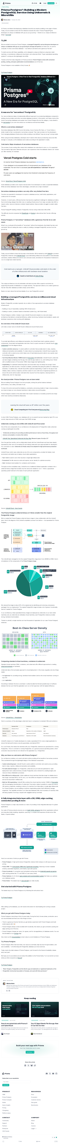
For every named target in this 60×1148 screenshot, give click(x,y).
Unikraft (49, 253)
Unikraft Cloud (21, 255)
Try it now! (8, 34)
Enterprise (5, 1128)
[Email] (16, 1081)
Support (4, 1123)
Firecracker (31, 358)
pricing (16, 933)
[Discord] (40, 3)
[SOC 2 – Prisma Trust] (56, 1141)
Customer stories (36, 1100)
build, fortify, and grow (33, 810)
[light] (52, 1137)
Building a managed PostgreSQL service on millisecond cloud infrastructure (28, 298)
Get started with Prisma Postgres (16, 886)
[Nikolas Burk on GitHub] (9, 991)
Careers (33, 1126)
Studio (4, 1102)
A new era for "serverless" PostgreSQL (18, 112)
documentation (16, 937)
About (33, 1120)
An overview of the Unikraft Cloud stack (15, 324)
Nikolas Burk (7, 19)
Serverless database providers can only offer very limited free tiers (25, 191)
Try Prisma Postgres (6, 72)
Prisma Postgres (6, 1097)
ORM (3, 1094)
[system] (56, 1137)
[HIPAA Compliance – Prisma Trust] (20, 1141)
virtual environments (6, 666)
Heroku (33, 213)
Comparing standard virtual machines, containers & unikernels (23, 661)
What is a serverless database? (12, 127)
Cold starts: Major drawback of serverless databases (20, 144)
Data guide (34, 1102)
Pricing (4, 1107)
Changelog (5, 1110)
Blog (32, 1123)
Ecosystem (34, 1097)
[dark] (54, 1137)
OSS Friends (5, 1131)
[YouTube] (53, 1073)
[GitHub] (56, 1073)
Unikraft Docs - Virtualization (14, 717)
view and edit (25, 880)
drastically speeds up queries (48, 871)
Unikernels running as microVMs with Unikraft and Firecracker (23, 424)
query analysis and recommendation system (32, 876)
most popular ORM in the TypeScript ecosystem (25, 866)
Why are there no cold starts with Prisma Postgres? (19, 755)
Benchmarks (34, 1105)
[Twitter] (50, 1073)
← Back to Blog (5, 7)
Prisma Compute (6, 1100)
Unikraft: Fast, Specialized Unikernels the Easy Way (17, 438)
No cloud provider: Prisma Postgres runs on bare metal (20, 379)
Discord (20, 958)
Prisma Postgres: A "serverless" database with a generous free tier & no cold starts (28, 221)
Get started (51, 3)
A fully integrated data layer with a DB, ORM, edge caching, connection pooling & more (27, 799)
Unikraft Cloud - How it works (14, 508)
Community (5, 1120)
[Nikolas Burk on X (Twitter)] (7, 991)
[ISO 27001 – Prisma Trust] (38, 1141)
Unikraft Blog (39, 276)
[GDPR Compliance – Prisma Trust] (3, 1141)
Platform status (6, 1113)
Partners (4, 1126)
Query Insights (6, 1105)
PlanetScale (25, 213)
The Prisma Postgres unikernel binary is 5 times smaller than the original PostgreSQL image (26, 514)
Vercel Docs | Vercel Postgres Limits (16, 181)
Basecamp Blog (44, 409)
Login (44, 3)
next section (6, 122)
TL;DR (4, 40)
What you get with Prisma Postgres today (15, 913)
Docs (32, 1094)
